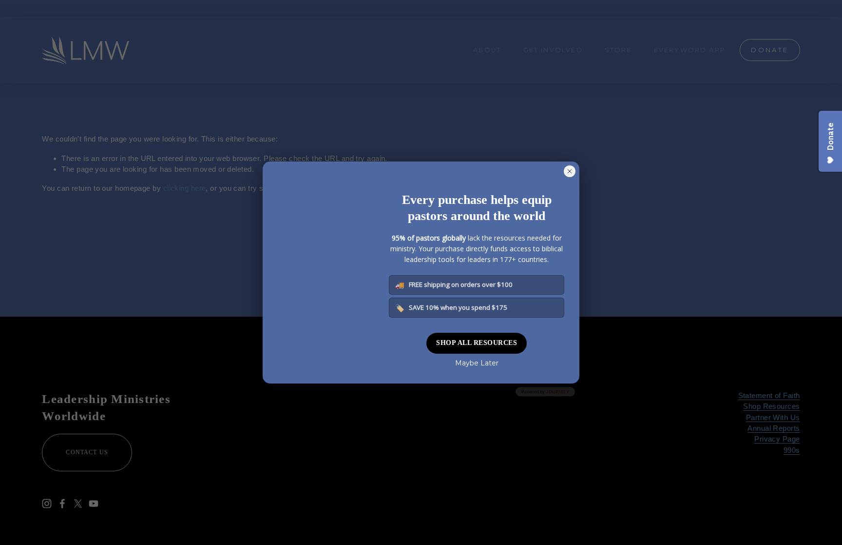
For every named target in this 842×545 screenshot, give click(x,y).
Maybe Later (476, 363)
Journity (557, 391)
